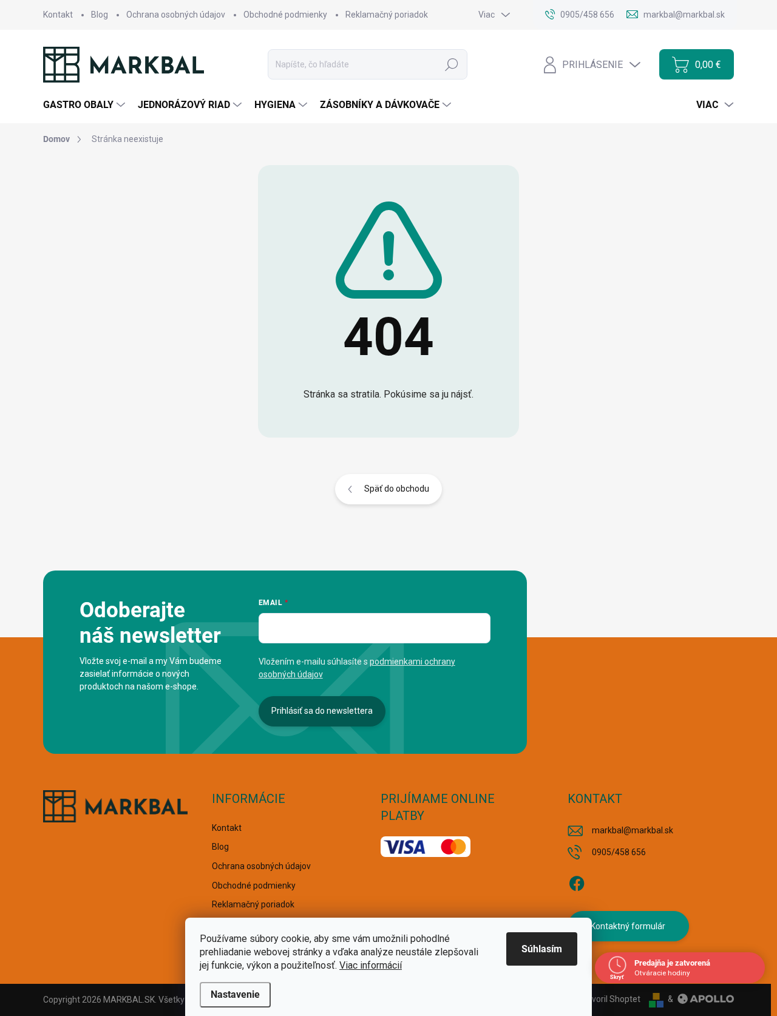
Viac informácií (370, 965)
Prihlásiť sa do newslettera (322, 711)
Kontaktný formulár (628, 926)
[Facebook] (577, 881)
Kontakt (58, 14)
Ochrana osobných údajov (175, 14)
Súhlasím (541, 949)
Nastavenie (235, 994)
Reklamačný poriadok (386, 14)
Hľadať (451, 64)
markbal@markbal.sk (632, 830)
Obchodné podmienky (285, 14)
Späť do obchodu (396, 488)
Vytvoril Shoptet (609, 999)
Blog (99, 14)
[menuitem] (85, 105)
